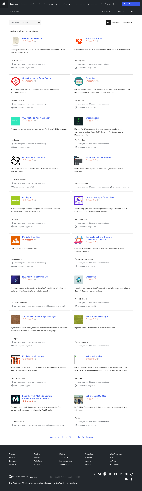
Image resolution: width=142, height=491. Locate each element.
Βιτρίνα (37, 454)
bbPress (113, 461)
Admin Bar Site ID (94, 38)
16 (83, 437)
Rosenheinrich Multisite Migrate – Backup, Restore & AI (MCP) (37, 397)
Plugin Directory (15, 11)
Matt (111, 457)
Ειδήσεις (12, 457)
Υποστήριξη (63, 457)
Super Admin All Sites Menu (98, 157)
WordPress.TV (64, 464)
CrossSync (91, 277)
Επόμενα (89, 437)
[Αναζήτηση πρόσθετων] (39, 22)
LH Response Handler (32, 38)
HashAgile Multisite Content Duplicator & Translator (99, 238)
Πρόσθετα (38, 461)
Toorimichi (90, 78)
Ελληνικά (33, 477)
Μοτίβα (37, 464)
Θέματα (37, 457)
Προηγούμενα (54, 437)
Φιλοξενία (13, 461)
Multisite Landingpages (33, 356)
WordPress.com (116, 454)
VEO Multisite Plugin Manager (36, 118)
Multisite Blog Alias (31, 237)
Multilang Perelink (94, 356)
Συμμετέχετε (89, 454)
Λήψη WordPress (131, 4)
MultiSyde (27, 197)
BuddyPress (114, 464)
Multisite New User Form (33, 157)
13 (70, 437)
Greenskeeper (92, 118)
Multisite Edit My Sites (96, 396)
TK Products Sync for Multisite (100, 197)
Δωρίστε (88, 461)
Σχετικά (12, 454)
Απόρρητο (12, 464)
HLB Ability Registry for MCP (35, 277)
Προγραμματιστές (66, 461)
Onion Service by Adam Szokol (36, 78)
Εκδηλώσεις (89, 457)
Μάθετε (62, 454)
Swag (88, 464)
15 (79, 437)
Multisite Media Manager (97, 316)
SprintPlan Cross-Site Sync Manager (39, 316)
